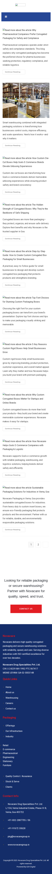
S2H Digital (30, 867)
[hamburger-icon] (6, 17)
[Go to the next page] (45, 544)
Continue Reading (15, 71)
